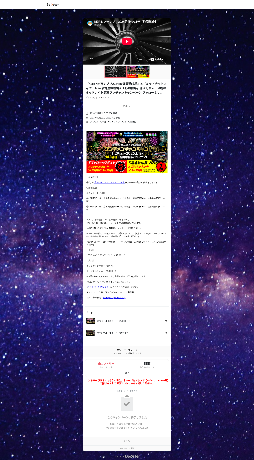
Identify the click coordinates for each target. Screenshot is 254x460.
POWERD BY (119, 456)
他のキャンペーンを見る (127, 391)
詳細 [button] (125, 106)
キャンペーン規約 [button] (127, 448)
